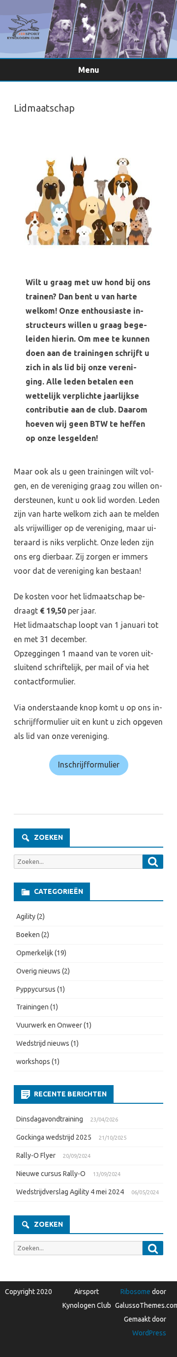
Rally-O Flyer (36, 1155)
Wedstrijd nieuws (42, 1043)
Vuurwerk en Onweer (49, 1025)
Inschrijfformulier (88, 764)
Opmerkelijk (34, 953)
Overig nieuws (38, 971)
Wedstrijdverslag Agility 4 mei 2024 (70, 1192)
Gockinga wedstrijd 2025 (53, 1137)
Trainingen (32, 1007)
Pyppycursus (36, 989)
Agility (25, 916)
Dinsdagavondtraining (49, 1119)
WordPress (149, 1333)
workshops (33, 1061)
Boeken (28, 935)
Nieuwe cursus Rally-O (51, 1174)
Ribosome (135, 1292)
